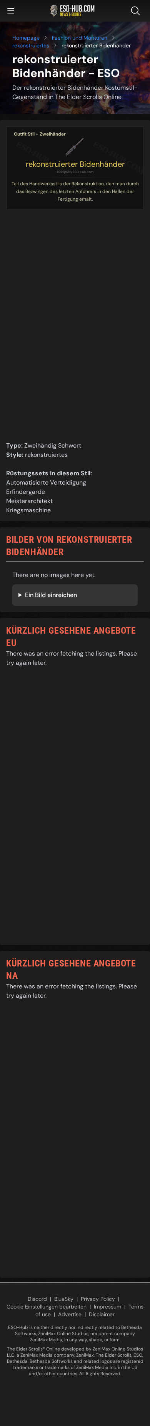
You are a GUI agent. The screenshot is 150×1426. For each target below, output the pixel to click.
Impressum (107, 1306)
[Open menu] (10, 10)
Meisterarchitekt (29, 501)
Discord (37, 1298)
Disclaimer (102, 1314)
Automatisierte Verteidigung (46, 482)
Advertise (70, 1314)
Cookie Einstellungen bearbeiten (47, 1306)
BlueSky (63, 1298)
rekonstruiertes (30, 45)
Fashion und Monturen (79, 37)
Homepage (26, 37)
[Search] (137, 10)
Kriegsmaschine (28, 510)
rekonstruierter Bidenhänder (75, 164)
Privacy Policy (98, 1298)
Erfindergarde (25, 492)
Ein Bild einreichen (51, 595)
